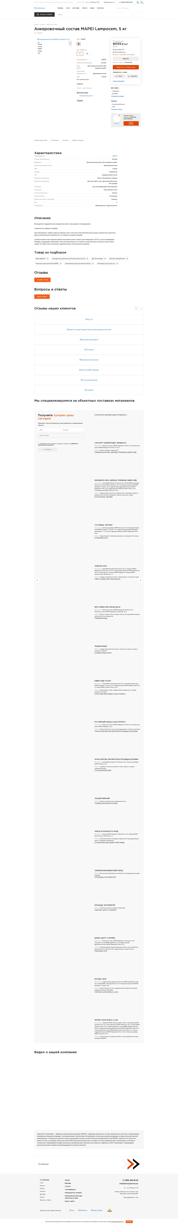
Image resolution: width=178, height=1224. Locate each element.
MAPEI (115, 156)
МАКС (120, 76)
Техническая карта (86, 95)
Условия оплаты (116, 109)
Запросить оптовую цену (125, 67)
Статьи (67, 1186)
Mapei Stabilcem (41, 258)
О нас (68, 8)
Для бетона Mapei (97, 258)
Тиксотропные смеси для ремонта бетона (78, 263)
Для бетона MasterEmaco (117, 258)
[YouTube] (131, 1202)
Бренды (60, 8)
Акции (92, 8)
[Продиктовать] (133, 14)
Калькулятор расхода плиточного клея (73, 1197)
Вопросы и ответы (45, 1200)
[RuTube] (136, 1202)
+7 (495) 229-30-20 (125, 2)
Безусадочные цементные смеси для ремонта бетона (68, 258)
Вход (118, 8)
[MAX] (138, 2)
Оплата (84, 8)
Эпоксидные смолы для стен (106, 263)
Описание (55, 140)
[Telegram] (142, 2)
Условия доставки (117, 96)
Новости (42, 1185)
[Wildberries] (82, 1210)
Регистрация (125, 8)
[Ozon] (71, 1210)
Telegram (134, 76)
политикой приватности (117, 1221)
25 (87, 53)
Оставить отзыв (42, 279)
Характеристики (40, 140)
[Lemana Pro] (109, 1210)
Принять (129, 1221)
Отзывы (65, 140)
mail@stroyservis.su (109, 2)
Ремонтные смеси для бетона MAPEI (47, 263)
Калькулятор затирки (73, 1192)
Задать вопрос (131, 123)
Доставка (76, 8)
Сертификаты (70, 1189)
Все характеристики (83, 79)
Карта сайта (70, 1201)
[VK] (126, 1202)
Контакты (100, 8)
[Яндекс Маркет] (97, 1210)
